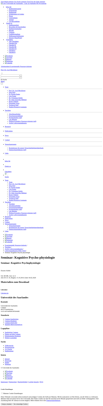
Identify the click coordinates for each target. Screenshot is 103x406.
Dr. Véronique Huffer (16, 98)
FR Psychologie (41, 3)
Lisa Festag (12, 96)
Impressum (4, 382)
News (7, 135)
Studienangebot (14, 25)
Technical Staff (13, 105)
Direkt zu (9, 23)
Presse (11, 16)
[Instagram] (9, 61)
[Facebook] (9, 56)
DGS (41, 382)
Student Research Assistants (18, 107)
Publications (9, 131)
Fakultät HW (13, 43)
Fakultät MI (12, 47)
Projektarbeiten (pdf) (15, 118)
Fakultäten (9, 39)
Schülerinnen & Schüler (16, 14)
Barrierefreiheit (22, 382)
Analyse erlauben (7, 404)
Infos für (8, 7)
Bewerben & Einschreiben (17, 27)
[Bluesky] (8, 59)
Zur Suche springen (20, 2)
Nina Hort (12, 92)
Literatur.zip (4, 293)
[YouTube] (8, 57)
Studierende (12, 12)
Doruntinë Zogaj (14, 103)
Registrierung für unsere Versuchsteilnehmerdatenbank (26, 148)
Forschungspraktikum (16, 116)
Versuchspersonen (10, 144)
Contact (7, 140)
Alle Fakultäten (14, 41)
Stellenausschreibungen (16, 36)
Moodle (11, 30)
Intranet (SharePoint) (15, 38)
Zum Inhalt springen (7, 2)
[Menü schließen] (2, 83)
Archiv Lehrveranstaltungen (18, 123)
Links (6, 153)
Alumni (11, 19)
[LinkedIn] (8, 63)
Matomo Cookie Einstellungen (13, 393)
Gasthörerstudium (14, 34)
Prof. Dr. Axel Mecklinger (17, 90)
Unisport (11, 32)
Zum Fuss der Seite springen (36, 2)
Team (6, 87)
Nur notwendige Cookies (21, 404)
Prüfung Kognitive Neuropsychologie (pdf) (22, 121)
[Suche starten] (21, 76)
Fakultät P (12, 50)
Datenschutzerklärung (53, 400)
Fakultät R (12, 52)
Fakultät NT (13, 49)
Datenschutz (13, 382)
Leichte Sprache (33, 382)
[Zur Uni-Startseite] (18, 3)
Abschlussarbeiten (14, 114)
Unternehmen (13, 18)
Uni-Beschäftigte (14, 21)
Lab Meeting (13, 119)
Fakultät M (12, 45)
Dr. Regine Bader (14, 94)
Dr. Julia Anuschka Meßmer (18, 100)
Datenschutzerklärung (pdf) (17, 150)
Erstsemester (13, 10)
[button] (4, 79)
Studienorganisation (15, 29)
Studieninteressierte (15, 9)
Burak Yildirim (13, 101)
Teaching (8, 110)
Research (8, 126)
